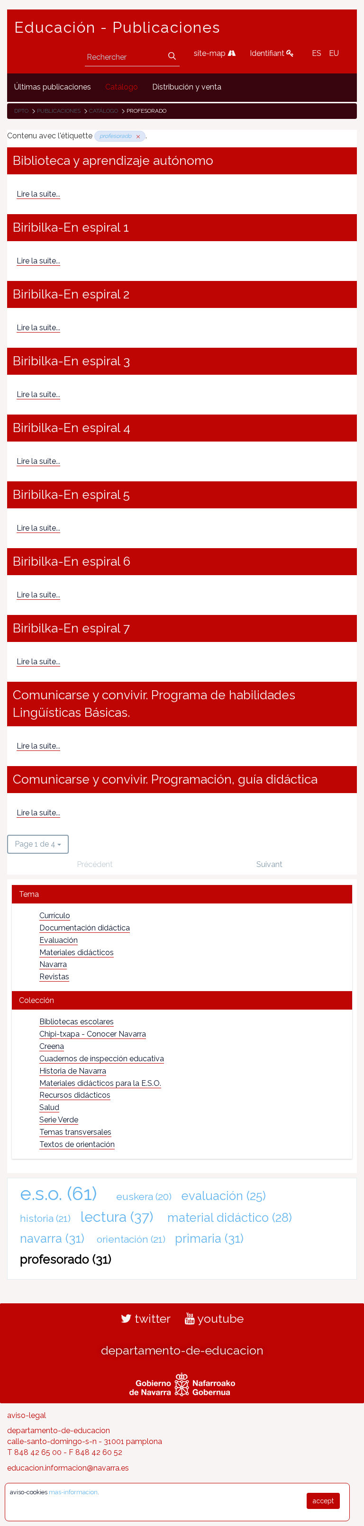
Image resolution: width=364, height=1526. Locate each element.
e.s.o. (58, 1193)
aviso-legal (26, 1415)
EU (334, 53)
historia (45, 1218)
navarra (52, 1238)
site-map (211, 53)
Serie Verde (58, 1119)
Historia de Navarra (72, 1070)
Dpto (21, 111)
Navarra (53, 964)
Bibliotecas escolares (76, 1021)
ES (316, 53)
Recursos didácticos (74, 1095)
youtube (219, 1318)
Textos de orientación (77, 1144)
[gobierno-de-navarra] (182, 1383)
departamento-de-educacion (182, 1350)
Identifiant (268, 53)
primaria (209, 1238)
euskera (144, 1196)
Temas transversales (75, 1132)
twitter (151, 1318)
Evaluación (58, 940)
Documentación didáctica (84, 927)
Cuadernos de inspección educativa (101, 1058)
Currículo (54, 915)
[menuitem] (52, 87)
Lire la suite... (38, 194)
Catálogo (103, 111)
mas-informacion (73, 1492)
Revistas (54, 976)
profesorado (65, 1259)
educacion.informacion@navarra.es (68, 1467)
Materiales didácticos (76, 952)
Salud (49, 1107)
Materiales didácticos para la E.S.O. (100, 1083)
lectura (117, 1216)
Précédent (95, 864)
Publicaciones (59, 111)
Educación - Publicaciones (117, 27)
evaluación (224, 1196)
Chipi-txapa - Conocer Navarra (92, 1033)
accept (323, 1501)
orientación (131, 1239)
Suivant (269, 864)
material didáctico (229, 1217)
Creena (51, 1046)
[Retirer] (136, 136)
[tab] (182, 894)
